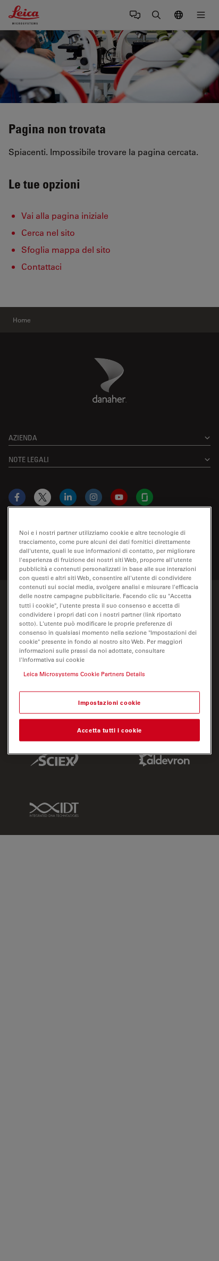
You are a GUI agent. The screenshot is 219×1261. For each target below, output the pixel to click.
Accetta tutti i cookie (109, 730)
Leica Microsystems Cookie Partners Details (84, 674)
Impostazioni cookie (109, 702)
